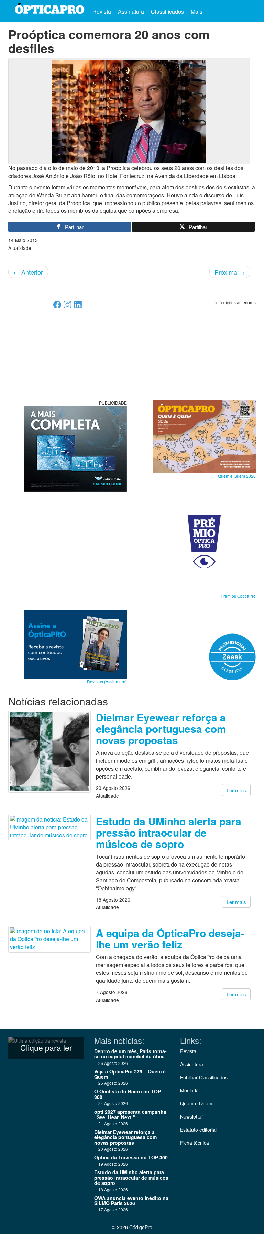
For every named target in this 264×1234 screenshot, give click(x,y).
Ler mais (236, 790)
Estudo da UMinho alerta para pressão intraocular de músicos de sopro (168, 832)
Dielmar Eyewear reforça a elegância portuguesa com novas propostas (161, 728)
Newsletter (191, 1116)
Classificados (167, 11)
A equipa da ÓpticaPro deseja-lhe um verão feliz (170, 938)
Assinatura (131, 11)
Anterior (28, 271)
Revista (101, 11)
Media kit (190, 1090)
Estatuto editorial (198, 1129)
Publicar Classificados (204, 1077)
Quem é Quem (196, 1103)
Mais (197, 11)
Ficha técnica (194, 1142)
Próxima (229, 271)
